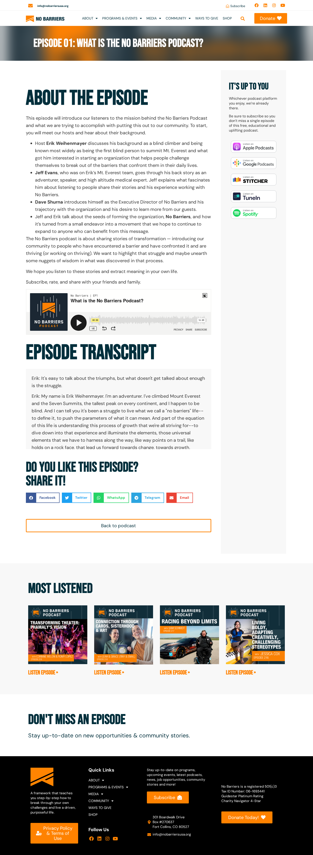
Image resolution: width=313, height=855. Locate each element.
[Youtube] (283, 5)
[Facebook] (257, 5)
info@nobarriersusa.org (53, 6)
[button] (242, 18)
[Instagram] (274, 5)
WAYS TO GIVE (206, 18)
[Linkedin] (265, 5)
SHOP (227, 18)
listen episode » (43, 672)
